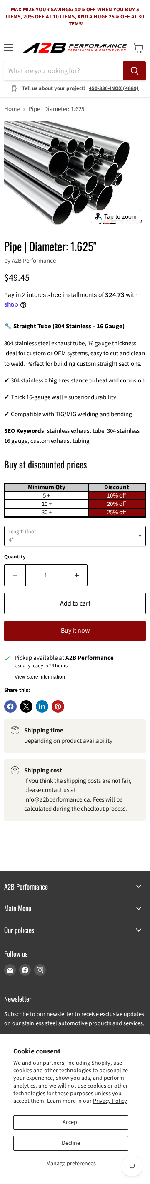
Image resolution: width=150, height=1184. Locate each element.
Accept (70, 1122)
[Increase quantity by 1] (77, 575)
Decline (71, 1143)
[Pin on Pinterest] (58, 706)
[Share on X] (26, 706)
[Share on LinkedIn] (42, 706)
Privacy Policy (110, 1101)
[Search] (134, 70)
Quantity (15, 557)
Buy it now (75, 630)
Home (12, 109)
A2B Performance (34, 260)
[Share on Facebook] (10, 706)
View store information (40, 677)
